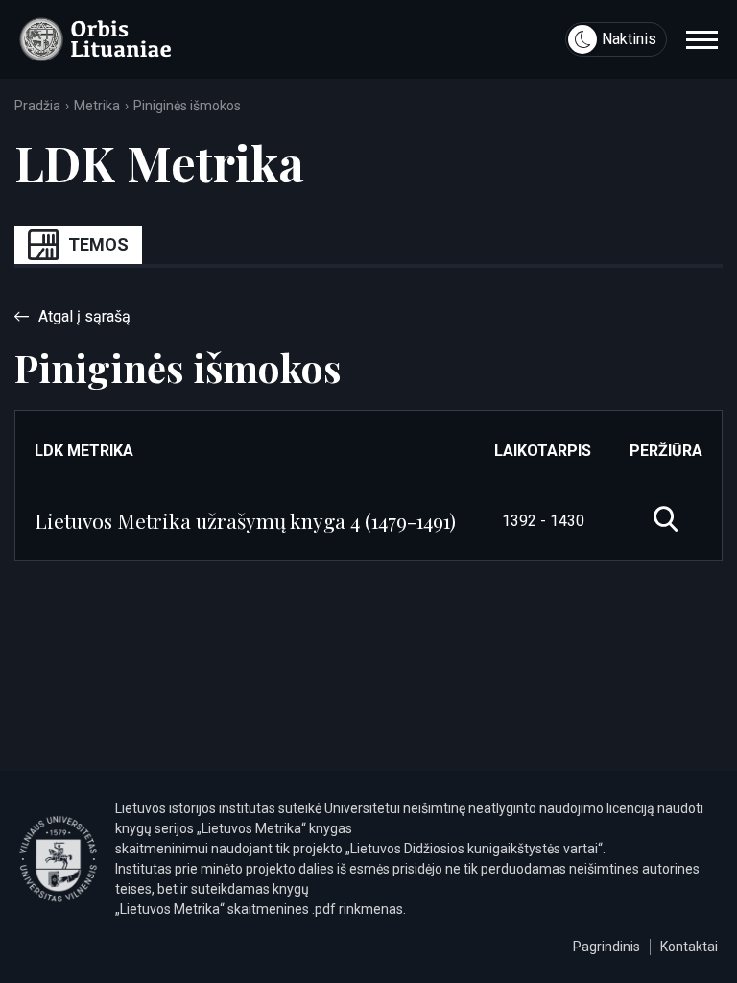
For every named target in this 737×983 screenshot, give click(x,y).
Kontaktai (689, 946)
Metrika (97, 105)
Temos (98, 244)
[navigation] (702, 39)
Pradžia (37, 105)
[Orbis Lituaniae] (95, 39)
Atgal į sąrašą (84, 316)
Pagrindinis (606, 946)
